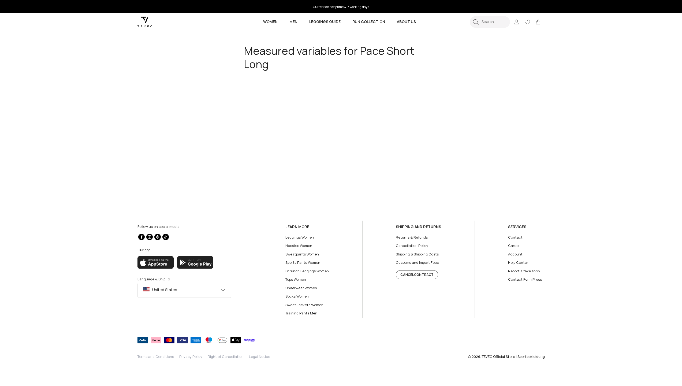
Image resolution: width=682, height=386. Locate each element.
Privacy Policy (190, 356)
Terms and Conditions (155, 356)
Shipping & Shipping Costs (417, 254)
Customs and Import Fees (417, 262)
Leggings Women (299, 237)
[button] (490, 22)
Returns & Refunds (412, 237)
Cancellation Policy (412, 245)
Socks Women (297, 296)
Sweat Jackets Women (304, 304)
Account (515, 254)
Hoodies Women (298, 245)
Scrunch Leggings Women (307, 271)
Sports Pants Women (302, 262)
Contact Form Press (525, 279)
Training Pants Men (301, 313)
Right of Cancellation (226, 356)
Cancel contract (417, 274)
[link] (538, 22)
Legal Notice (259, 356)
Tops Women (295, 279)
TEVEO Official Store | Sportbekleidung (513, 356)
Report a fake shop (524, 271)
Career (514, 245)
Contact (515, 237)
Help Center (518, 262)
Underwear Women (301, 287)
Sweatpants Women (302, 254)
